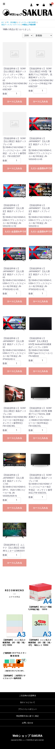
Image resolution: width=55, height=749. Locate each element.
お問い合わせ (27, 723)
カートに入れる (14, 101)
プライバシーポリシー (27, 709)
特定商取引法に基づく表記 (27, 716)
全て (3, 22)
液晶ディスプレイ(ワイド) (10, 25)
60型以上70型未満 (29, 25)
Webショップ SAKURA (27, 735)
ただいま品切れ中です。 (41, 168)
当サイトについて (27, 702)
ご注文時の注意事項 (27, 696)
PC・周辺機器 (12, 22)
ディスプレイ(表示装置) (27, 22)
